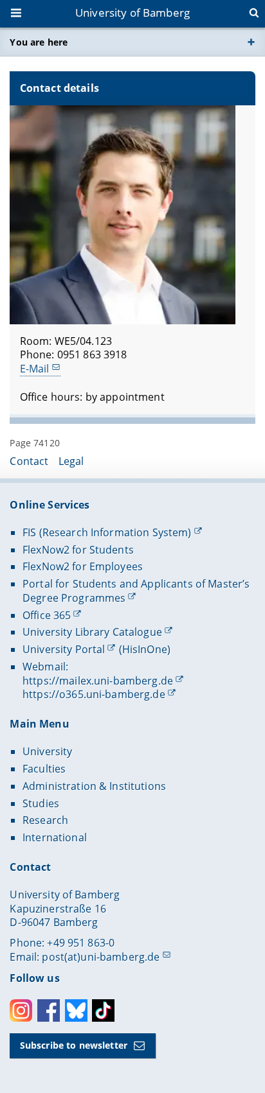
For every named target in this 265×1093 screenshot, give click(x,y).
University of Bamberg (132, 12)
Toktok (103, 1010)
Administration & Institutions (94, 786)
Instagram (21, 1010)
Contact (29, 461)
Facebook (48, 1010)
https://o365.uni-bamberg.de (94, 694)
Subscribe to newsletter (73, 1045)
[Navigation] (17, 14)
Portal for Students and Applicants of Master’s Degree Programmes (136, 591)
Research (45, 820)
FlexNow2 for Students (78, 550)
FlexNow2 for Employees (83, 566)
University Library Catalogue (92, 632)
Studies (41, 803)
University (47, 751)
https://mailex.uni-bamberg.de (98, 681)
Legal (71, 461)
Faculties (44, 769)
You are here (39, 42)
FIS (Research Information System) (107, 532)
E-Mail (35, 369)
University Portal (64, 649)
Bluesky (76, 1010)
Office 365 (47, 615)
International (55, 837)
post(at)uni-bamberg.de (101, 957)
